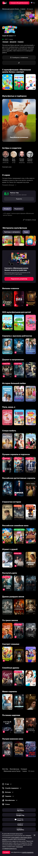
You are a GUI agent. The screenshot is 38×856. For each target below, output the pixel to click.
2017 (6, 39)
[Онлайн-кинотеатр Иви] (4, 3)
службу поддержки (27, 852)
